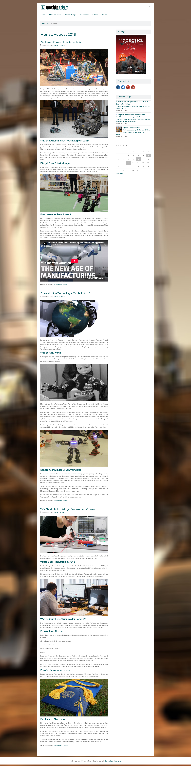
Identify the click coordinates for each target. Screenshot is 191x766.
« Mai (117, 173)
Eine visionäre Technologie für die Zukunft (65, 293)
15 (128, 163)
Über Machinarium (55, 15)
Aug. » (122, 173)
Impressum (117, 761)
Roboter (95, 15)
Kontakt (104, 15)
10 (138, 159)
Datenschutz (109, 761)
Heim (43, 15)
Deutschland (84, 15)
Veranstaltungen (70, 15)
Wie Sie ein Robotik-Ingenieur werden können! (67, 509)
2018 (48, 23)
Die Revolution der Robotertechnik (60, 42)
